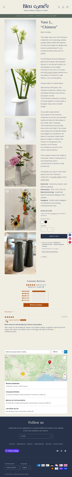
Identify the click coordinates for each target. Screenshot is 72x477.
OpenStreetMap (64, 380)
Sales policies (39, 444)
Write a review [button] (36, 305)
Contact (12, 444)
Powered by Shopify (23, 474)
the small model (50, 72)
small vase (45, 180)
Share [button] (45, 257)
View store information (50, 252)
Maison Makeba (12, 384)
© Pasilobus (57, 380)
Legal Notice (21, 444)
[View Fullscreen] (64, 357)
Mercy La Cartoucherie (15, 400)
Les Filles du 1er (12, 409)
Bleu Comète (13, 474)
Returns (30, 444)
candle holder (56, 177)
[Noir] (45, 222)
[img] (9, 317)
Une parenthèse (12, 392)
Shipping (54, 213)
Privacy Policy (58, 444)
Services (49, 444)
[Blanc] (42, 222)
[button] (4, 7)
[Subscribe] (51, 436)
